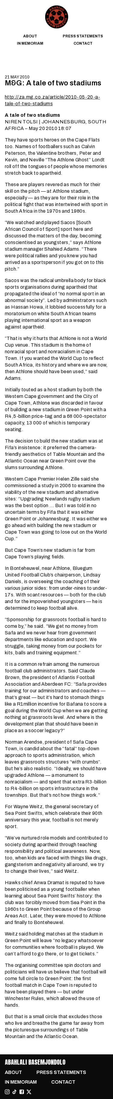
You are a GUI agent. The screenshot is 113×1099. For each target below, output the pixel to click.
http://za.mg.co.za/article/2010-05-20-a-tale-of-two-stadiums (52, 100)
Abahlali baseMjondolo (35, 1062)
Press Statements (83, 36)
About (30, 36)
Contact (83, 43)
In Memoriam (30, 43)
